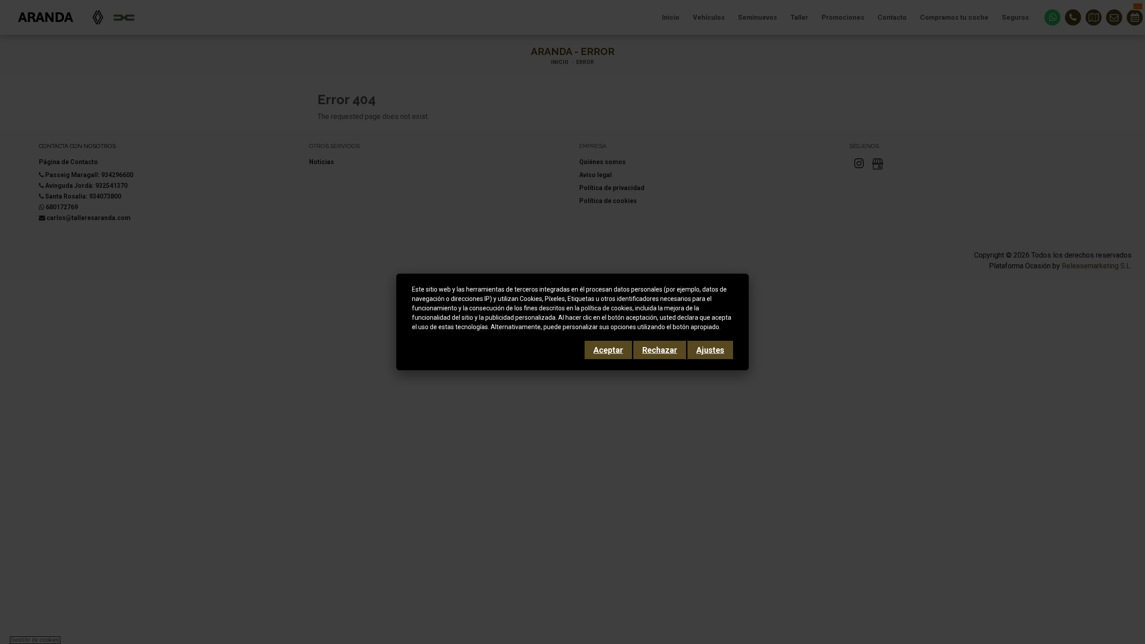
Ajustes (710, 350)
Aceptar (608, 350)
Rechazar (659, 350)
